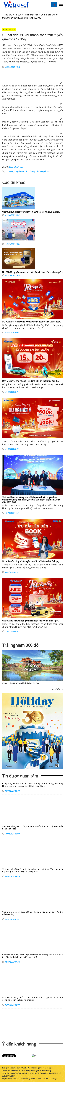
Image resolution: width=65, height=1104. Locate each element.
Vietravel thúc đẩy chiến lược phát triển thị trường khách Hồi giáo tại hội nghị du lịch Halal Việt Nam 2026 (32, 955)
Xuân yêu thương (48, 95)
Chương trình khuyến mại (39, 171)
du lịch (47, 89)
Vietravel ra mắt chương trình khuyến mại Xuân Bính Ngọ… (30, 620)
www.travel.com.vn (53, 139)
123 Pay (9, 171)
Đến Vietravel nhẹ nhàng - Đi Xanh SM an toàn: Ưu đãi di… (30, 380)
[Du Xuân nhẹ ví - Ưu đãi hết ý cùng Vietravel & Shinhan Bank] (32, 418)
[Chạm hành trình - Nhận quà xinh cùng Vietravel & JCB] (18, 230)
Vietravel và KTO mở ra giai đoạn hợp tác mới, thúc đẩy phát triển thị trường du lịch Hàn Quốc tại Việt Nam (32, 870)
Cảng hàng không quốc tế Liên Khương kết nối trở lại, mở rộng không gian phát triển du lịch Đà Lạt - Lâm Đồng (32, 784)
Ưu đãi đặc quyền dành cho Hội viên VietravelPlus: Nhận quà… (32, 272)
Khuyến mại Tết (20, 171)
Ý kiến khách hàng (19, 1044)
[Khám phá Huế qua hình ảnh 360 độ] (31, 670)
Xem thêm (56, 689)
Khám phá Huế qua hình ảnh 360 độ (20, 683)
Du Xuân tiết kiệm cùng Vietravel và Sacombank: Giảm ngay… (32, 321)
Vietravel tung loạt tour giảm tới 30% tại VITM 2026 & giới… (31, 211)
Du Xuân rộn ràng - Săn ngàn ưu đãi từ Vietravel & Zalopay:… (32, 561)
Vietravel (10, 98)
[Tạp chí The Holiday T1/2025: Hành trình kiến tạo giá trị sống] (32, 731)
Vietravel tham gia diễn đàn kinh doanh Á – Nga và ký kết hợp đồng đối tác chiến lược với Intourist (32, 998)
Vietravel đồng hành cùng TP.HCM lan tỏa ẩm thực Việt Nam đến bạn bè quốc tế (32, 827)
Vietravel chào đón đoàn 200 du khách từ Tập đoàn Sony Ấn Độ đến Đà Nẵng (32, 913)
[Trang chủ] (16, 5)
